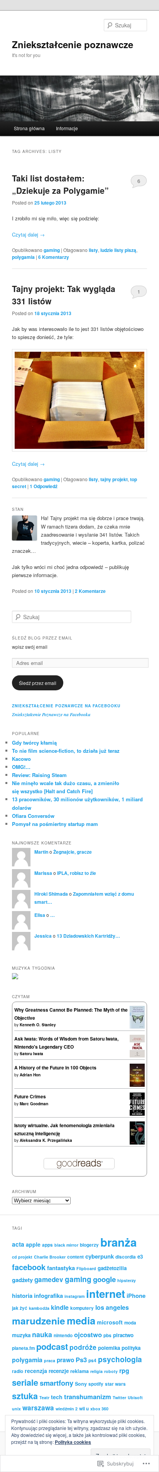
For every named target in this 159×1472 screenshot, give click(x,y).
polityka (131, 1347)
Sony (81, 1383)
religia (96, 1371)
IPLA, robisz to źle (76, 872)
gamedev (48, 1279)
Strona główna (29, 128)
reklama (79, 1371)
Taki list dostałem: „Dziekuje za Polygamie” (60, 184)
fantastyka (61, 1268)
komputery (82, 1308)
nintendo (63, 1335)
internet (105, 1293)
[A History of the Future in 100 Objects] (137, 1085)
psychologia (120, 1359)
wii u (84, 1408)
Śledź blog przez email (42, 638)
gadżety (22, 1280)
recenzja (36, 1371)
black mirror (66, 1245)
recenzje (59, 1371)
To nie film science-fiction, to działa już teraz (66, 750)
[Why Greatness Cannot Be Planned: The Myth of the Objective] (137, 1026)
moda (130, 1322)
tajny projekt (114, 479)
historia (22, 1295)
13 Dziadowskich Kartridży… (88, 935)
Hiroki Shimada (51, 893)
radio (17, 1371)
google (104, 1279)
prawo (65, 1360)
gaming (52, 250)
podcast (52, 1346)
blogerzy (89, 1245)
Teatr (44, 1397)
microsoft (110, 1322)
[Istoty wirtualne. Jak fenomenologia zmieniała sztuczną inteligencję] (137, 1143)
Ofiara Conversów (33, 815)
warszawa (38, 1407)
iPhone (136, 1295)
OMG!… (21, 766)
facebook (29, 1266)
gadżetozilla (112, 1268)
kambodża (39, 1308)
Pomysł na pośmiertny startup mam (55, 823)
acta (18, 1244)
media (81, 1320)
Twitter (119, 1397)
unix (16, 1409)
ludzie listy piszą (118, 250)
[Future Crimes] (137, 1113)
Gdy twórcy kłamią (34, 742)
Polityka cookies (73, 1441)
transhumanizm (87, 1396)
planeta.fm (23, 1348)
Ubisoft (135, 1397)
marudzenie (38, 1321)
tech (57, 1397)
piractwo (123, 1335)
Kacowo (21, 758)
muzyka (21, 1335)
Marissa (43, 872)
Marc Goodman (34, 1103)
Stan (18, 509)
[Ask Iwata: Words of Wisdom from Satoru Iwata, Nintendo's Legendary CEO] (137, 1055)
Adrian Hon (30, 1075)
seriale (25, 1382)
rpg (124, 1370)
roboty (111, 1371)
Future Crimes (30, 1096)
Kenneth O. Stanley (38, 1024)
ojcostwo (88, 1334)
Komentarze (90, 590)
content (75, 1257)
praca (49, 1360)
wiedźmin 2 (67, 1409)
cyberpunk (99, 1256)
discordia (125, 1257)
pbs (107, 1335)
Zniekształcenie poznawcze (72, 44)
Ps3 (81, 1359)
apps (47, 1245)
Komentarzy (53, 256)
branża (118, 1242)
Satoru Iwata (31, 1053)
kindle (60, 1307)
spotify (95, 1384)
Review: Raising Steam (39, 775)
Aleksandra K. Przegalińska (46, 1140)
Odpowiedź (44, 486)
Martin (41, 851)
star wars (115, 1384)
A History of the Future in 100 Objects (55, 1067)
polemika (109, 1347)
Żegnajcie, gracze (72, 851)
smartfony (56, 1383)
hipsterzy (126, 1280)
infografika (48, 1295)
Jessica (43, 935)
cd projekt (22, 1257)
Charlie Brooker (50, 1257)
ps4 (92, 1360)
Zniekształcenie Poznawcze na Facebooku (66, 705)
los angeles (112, 1307)
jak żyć (19, 1308)
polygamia (23, 256)
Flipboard (86, 1268)
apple (33, 1244)
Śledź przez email (37, 683)
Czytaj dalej (28, 234)
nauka (42, 1334)
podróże (82, 1347)
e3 (140, 1256)
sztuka (25, 1396)
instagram (74, 1296)
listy (93, 250)
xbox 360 (99, 1409)
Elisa (39, 914)
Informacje (67, 128)
